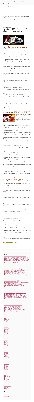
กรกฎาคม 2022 (6, 335)
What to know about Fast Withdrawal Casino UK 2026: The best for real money (15, 256)
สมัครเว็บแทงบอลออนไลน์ (6, 3)
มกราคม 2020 (6, 368)
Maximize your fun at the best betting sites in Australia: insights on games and (15, 274)
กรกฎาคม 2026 (6, 319)
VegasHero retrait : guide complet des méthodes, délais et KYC (13, 306)
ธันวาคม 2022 (6, 330)
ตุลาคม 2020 (6, 358)
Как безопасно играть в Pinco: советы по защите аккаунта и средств (14, 286)
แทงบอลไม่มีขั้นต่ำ (11, 1)
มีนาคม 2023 (6, 327)
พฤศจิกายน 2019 (6, 370)
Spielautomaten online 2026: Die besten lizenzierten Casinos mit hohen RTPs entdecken (17, 257)
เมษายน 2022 (6, 339)
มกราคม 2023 (6, 329)
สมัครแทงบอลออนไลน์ (7, 386)
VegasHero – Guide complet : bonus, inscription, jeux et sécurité (13, 305)
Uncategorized (6, 379)
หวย (6, 73)
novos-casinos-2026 (7, 376)
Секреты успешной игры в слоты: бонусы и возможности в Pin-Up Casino (15, 293)
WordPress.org (6, 396)
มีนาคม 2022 (6, 340)
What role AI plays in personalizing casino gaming (11, 281)
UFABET (5, 378)
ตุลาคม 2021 (6, 345)
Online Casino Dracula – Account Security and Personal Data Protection (11, 11)
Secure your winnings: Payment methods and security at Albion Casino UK (14, 270)
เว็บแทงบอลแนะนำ (16, 1)
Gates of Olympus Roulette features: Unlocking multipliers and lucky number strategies (16, 288)
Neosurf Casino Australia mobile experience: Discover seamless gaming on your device (16, 259)
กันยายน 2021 (6, 346)
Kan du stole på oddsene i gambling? (9, 263)
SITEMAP (4, 14)
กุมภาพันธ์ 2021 (6, 354)
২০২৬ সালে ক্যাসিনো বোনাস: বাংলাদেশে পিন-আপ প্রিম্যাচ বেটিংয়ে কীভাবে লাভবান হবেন (13, 284)
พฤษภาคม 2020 (6, 364)
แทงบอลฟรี (6, 387)
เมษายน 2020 (6, 365)
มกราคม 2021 (6, 355)
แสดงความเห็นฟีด (7, 395)
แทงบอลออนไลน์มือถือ (8, 7)
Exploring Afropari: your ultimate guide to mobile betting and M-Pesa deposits (15, 295)
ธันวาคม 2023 (6, 323)
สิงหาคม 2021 (6, 347)
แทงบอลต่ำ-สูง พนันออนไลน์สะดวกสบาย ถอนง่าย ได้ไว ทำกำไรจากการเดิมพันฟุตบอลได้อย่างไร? (16, 17)
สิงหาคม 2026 (6, 318)
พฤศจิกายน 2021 (6, 344)
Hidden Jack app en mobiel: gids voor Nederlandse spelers (12, 313)
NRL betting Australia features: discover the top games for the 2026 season (15, 264)
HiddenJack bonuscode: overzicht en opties (10, 310)
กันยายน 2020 (6, 359)
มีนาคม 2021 (6, 353)
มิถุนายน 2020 (6, 363)
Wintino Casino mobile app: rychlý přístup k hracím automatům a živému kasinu (15, 287)
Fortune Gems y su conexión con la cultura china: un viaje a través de (13, 301)
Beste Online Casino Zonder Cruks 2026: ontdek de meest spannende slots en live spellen (16, 282)
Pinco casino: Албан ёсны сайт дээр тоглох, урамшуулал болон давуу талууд (15, 296)
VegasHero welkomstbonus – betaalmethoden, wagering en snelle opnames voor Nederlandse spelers (15, 298)
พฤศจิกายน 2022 (6, 331)
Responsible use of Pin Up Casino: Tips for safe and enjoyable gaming (14, 292)
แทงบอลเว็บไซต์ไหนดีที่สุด (23, 1)
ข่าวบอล (5, 381)
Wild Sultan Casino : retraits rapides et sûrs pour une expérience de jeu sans (14, 272)
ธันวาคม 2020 (6, 356)
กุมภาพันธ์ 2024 (6, 321)
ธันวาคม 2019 (6, 369)
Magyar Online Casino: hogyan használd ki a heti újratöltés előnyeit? (14, 276)
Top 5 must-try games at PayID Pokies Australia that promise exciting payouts (15, 262)
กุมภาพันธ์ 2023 (6, 328)
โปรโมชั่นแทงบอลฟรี (5, 1)
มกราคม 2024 (6, 322)
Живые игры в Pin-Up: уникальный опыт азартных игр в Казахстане (14, 285)
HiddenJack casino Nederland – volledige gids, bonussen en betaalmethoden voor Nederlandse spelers (15, 312)
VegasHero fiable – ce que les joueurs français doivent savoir (12, 308)
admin (10, 27)
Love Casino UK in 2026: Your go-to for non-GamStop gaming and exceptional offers (16, 269)
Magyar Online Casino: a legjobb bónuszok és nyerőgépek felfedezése (14, 273)
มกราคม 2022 (6, 342)
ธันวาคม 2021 (6, 343)
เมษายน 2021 (6, 352)
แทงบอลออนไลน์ (6, 388)
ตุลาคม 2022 (6, 332)
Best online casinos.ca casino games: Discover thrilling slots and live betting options (16, 268)
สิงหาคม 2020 (6, 360)
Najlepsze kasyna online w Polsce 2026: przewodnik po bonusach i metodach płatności (16, 275)
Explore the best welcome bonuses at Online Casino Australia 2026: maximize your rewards (16, 261)
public (5, 377)
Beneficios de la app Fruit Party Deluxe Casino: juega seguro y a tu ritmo (14, 280)
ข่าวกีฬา (5, 380)
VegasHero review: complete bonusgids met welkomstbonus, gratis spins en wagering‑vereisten (15, 300)
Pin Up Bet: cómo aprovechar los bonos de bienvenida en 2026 (13, 294)
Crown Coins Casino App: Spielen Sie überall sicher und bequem (13, 283)
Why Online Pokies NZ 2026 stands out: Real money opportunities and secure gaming (16, 258)
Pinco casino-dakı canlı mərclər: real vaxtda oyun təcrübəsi (12, 271)
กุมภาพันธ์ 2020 (6, 367)
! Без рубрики (6, 375)
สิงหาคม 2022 (6, 334)
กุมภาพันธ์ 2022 (6, 341)
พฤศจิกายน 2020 (6, 357)
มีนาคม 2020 (6, 366)
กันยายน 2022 (6, 333)
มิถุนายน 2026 (6, 320)
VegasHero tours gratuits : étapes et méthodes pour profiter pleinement (14, 309)
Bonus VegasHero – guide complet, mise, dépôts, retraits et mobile (13, 307)
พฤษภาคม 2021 (6, 351)
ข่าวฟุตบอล (6, 382)
